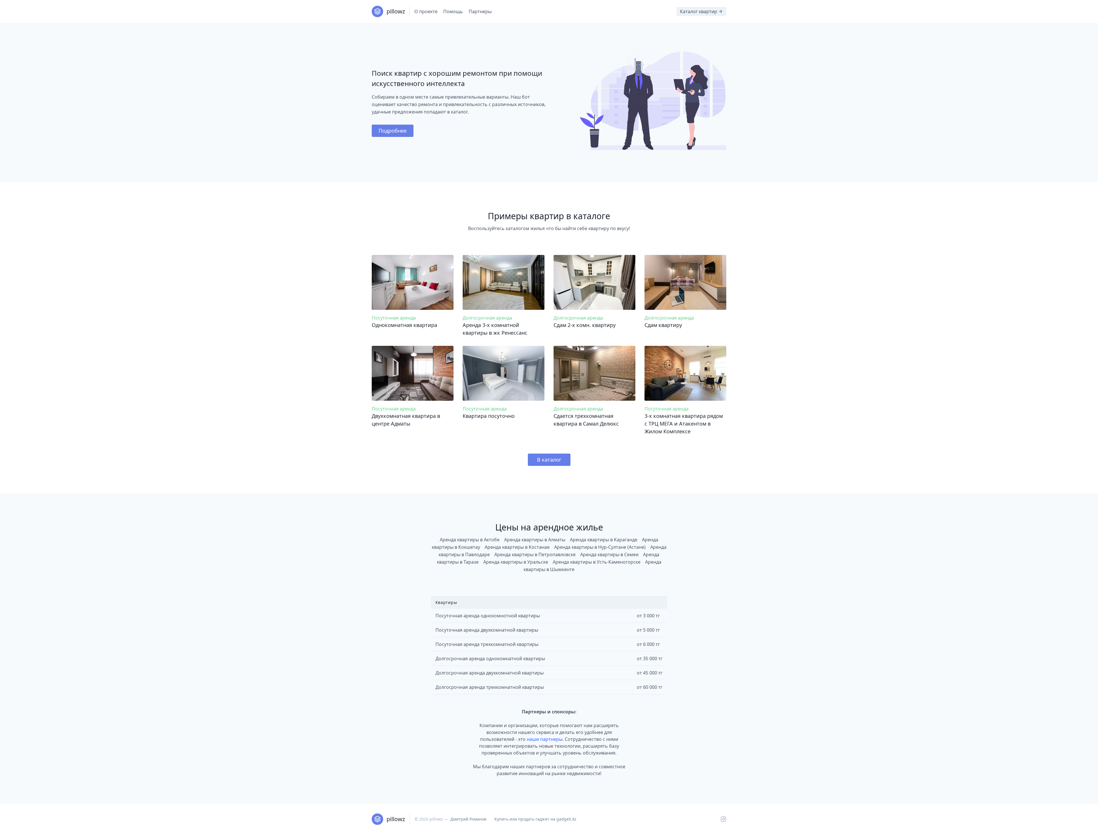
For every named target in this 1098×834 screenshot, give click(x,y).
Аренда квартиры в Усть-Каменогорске (596, 562)
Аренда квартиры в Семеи (609, 554)
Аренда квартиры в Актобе (470, 539)
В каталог (549, 459)
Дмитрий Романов (468, 819)
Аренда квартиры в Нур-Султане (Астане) (600, 547)
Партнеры (480, 11)
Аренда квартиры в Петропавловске (535, 554)
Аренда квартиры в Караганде (603, 539)
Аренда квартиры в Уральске (515, 562)
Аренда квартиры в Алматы (534, 539)
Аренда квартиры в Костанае (517, 547)
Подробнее (393, 130)
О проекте (425, 11)
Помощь (453, 11)
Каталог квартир (698, 11)
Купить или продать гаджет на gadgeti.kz (535, 819)
